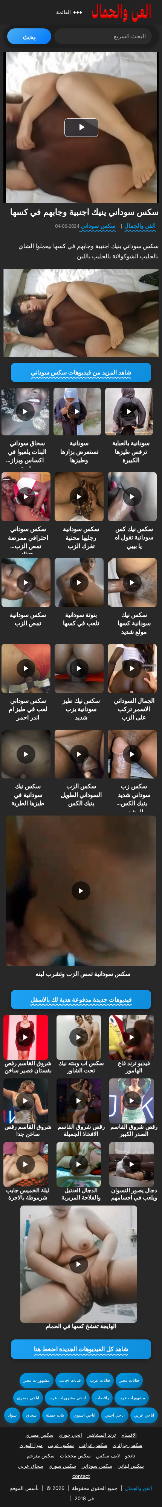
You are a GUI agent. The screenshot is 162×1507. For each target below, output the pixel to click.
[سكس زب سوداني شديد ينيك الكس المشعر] (132, 754)
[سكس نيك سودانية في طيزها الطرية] (26, 754)
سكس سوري (62, 1466)
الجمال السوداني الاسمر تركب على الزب (134, 709)
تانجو (130, 1456)
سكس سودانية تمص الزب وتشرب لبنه (82, 973)
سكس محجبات (75, 1456)
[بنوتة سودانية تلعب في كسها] (79, 582)
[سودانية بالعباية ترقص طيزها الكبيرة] (129, 411)
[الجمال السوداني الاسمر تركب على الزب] (132, 668)
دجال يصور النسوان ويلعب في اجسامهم (134, 1194)
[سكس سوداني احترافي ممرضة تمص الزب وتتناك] (26, 496)
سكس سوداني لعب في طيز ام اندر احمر (28, 709)
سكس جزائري (127, 1445)
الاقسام (129, 1435)
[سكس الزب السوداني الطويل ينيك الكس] (79, 754)
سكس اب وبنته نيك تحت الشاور (81, 1067)
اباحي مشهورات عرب (67, 1397)
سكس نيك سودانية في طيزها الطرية (27, 795)
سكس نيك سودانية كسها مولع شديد (134, 623)
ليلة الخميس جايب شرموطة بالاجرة (28, 1194)
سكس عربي (61, 1445)
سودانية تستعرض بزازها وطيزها (79, 452)
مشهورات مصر (36, 1380)
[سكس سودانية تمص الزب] (26, 582)
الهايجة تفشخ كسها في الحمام (81, 1326)
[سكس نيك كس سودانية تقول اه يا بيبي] (132, 496)
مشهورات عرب (131, 1397)
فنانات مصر (129, 1380)
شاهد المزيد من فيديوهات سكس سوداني (81, 372)
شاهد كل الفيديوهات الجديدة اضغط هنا (81, 1349)
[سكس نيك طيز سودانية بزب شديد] (79, 668)
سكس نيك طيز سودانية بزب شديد (81, 709)
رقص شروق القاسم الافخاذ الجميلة (81, 1130)
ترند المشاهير (101, 1435)
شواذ (12, 1415)
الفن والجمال (140, 225)
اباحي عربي (144, 1415)
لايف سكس (108, 1456)
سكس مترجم (41, 1456)
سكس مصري (39, 1435)
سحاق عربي (30, 1466)
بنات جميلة (55, 1415)
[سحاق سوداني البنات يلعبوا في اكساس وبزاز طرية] (25, 411)
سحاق (31, 1415)
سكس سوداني (98, 225)
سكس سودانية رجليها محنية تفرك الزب (81, 537)
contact (81, 1476)
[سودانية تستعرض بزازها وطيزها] (77, 411)
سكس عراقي (93, 1445)
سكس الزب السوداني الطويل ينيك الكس (81, 795)
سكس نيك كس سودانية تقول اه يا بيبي (134, 537)
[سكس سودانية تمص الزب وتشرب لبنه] (81, 891)
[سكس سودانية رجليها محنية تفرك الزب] (79, 496)
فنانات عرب (100, 1380)
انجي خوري (70, 1435)
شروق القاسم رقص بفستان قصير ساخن (28, 1067)
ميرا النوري (31, 1445)
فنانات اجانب (70, 1380)
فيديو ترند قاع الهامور (134, 1067)
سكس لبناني (131, 1466)
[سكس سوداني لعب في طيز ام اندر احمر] (26, 668)
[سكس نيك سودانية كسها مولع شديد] (132, 582)
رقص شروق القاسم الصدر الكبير (133, 1130)
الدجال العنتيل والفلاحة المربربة (81, 1194)
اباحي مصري (28, 1397)
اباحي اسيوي (84, 1415)
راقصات (102, 1397)
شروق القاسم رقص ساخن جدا (28, 1130)
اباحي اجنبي (115, 1415)
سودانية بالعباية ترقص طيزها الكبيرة (131, 452)
